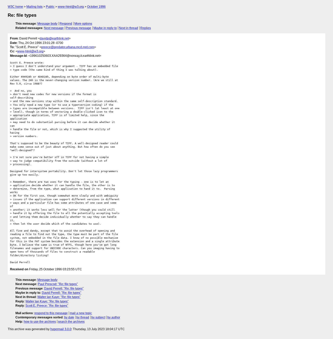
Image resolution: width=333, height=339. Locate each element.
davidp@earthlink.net (54, 38)
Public (50, 6)
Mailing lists (34, 6)
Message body (47, 23)
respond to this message (51, 313)
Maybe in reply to (105, 28)
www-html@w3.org (71, 6)
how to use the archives (40, 321)
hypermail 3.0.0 (60, 329)
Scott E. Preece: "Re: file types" (46, 305)
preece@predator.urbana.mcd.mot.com (67, 47)
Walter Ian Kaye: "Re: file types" (59, 297)
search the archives (71, 321)
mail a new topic (81, 313)
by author (113, 317)
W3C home (15, 6)
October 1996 (96, 6)
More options (83, 23)
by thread (82, 317)
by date (69, 317)
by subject (98, 317)
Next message (54, 28)
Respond (66, 23)
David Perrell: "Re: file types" (64, 288)
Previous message (78, 28)
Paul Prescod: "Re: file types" (58, 284)
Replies (145, 28)
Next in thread (128, 28)
